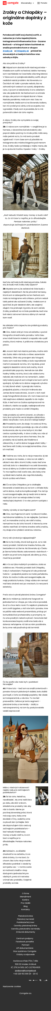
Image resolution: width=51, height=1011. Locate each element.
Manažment (25, 896)
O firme (25, 893)
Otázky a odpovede (25, 954)
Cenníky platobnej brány (25, 925)
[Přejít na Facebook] (5, 980)
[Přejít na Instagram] (10, 980)
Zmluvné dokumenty (25, 932)
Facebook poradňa (25, 941)
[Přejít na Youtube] (22, 980)
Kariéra (25, 899)
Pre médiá (25, 903)
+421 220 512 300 (20, 973)
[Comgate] (10, 3)
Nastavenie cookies (12, 986)
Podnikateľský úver (25, 922)
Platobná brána (25, 916)
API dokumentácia (24, 948)
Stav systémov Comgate (24, 951)
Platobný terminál (25, 919)
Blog (25, 906)
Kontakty (25, 909)
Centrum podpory (24, 938)
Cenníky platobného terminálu (25, 928)
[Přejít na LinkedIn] (16, 980)
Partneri (25, 945)
